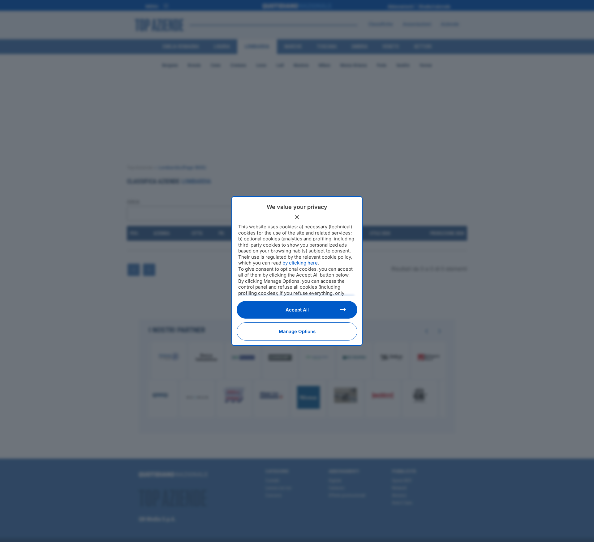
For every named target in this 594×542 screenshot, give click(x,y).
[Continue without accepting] (297, 217)
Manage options (297, 331)
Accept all (297, 310)
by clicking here (300, 263)
